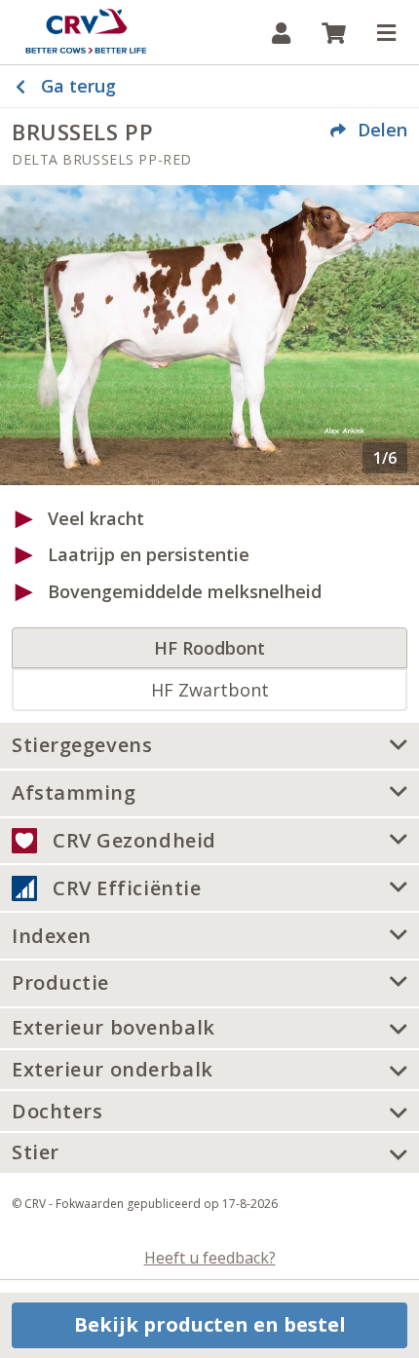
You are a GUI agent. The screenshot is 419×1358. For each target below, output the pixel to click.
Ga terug (78, 85)
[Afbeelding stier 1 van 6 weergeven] (209, 334)
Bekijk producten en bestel (210, 1324)
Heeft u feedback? (210, 1257)
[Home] (86, 32)
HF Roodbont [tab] (209, 648)
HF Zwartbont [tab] (210, 689)
